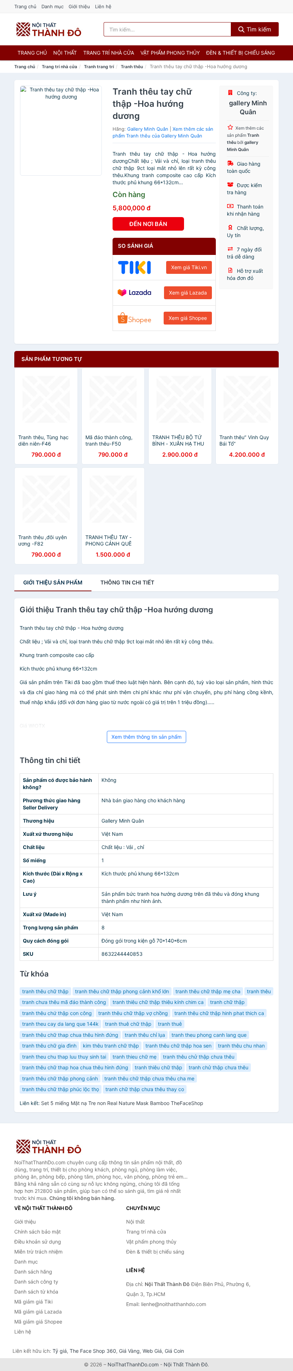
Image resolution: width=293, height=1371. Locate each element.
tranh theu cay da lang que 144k (60, 1024)
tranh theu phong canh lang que (209, 1035)
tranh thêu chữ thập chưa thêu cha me (149, 1078)
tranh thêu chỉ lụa (145, 1035)
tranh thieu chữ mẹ (135, 1057)
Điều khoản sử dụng (37, 1242)
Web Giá (152, 1351)
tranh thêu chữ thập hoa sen (178, 1046)
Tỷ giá (60, 1351)
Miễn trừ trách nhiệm (38, 1252)
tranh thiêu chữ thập (158, 1067)
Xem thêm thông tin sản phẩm (146, 737)
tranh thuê (170, 1024)
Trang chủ (25, 6)
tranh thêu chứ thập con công (57, 1013)
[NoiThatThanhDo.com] (48, 29)
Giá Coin (174, 1351)
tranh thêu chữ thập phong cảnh (60, 1078)
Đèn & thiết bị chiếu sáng (240, 53)
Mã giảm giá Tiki (33, 1302)
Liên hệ (103, 6)
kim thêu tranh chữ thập (111, 1046)
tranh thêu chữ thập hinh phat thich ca (219, 1013)
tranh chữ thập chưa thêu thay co (144, 1089)
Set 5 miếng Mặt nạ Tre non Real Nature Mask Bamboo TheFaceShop (122, 1103)
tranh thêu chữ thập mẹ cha (207, 991)
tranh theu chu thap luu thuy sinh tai (64, 1057)
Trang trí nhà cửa (108, 53)
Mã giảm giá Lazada (38, 1312)
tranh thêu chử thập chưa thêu (198, 1057)
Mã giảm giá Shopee (38, 1322)
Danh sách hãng (33, 1272)
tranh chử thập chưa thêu (218, 1067)
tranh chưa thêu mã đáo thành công (64, 1002)
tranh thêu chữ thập (45, 991)
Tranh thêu (132, 66)
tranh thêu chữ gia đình (49, 1046)
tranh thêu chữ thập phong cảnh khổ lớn (122, 991)
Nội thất (65, 53)
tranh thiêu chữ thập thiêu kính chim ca (158, 1002)
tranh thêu (259, 991)
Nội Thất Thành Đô (186, 1364)
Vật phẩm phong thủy (170, 53)
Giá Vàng (129, 1351)
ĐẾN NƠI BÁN (148, 223)
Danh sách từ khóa (36, 1292)
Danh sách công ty (36, 1282)
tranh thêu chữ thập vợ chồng (133, 1013)
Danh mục (52, 6)
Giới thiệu (79, 6)
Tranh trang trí (99, 66)
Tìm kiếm (258, 29)
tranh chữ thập (227, 1002)
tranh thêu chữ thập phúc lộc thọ (60, 1089)
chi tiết (127, 582)
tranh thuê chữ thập (128, 1024)
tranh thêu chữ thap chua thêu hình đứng (70, 1035)
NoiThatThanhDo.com (133, 1364)
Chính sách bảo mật (37, 1232)
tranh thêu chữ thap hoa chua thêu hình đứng (75, 1067)
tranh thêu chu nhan (241, 1046)
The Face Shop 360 (93, 1351)
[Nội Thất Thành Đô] (50, 1146)
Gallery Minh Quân (147, 129)
